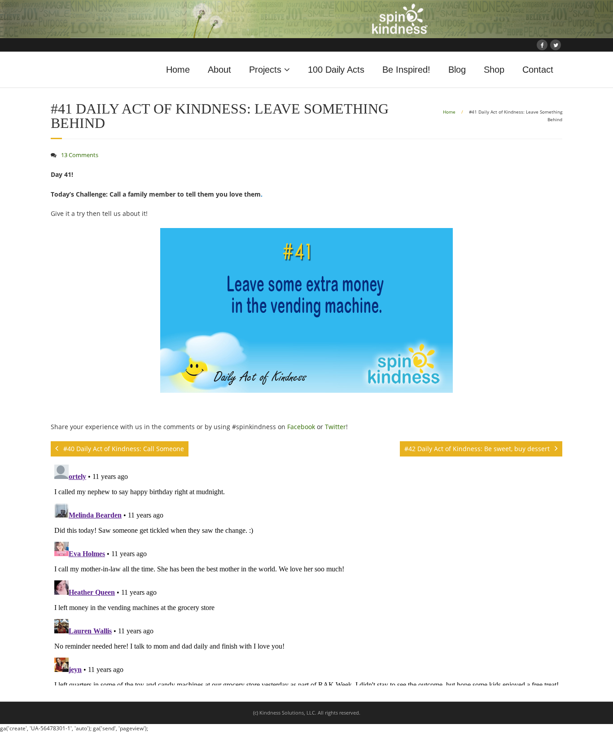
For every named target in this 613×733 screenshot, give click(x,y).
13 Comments (79, 155)
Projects (265, 70)
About (219, 70)
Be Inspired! (406, 70)
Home (178, 70)
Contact (537, 70)
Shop (494, 70)
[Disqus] (306, 573)
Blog (457, 70)
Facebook (301, 426)
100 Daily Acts (336, 70)
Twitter (335, 426)
